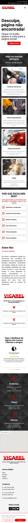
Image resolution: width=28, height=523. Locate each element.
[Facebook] (14, 508)
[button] (25, 7)
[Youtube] (17, 508)
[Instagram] (10, 508)
